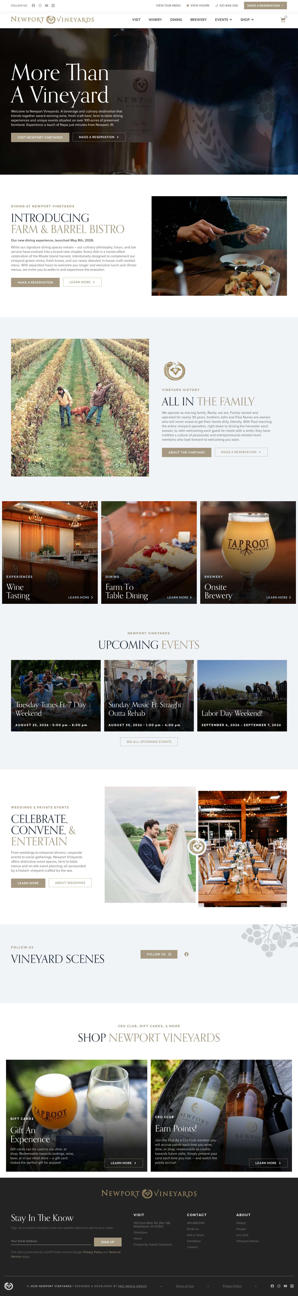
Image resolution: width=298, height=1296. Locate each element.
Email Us (193, 1229)
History (241, 1223)
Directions (140, 1232)
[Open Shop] (252, 19)
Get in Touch (195, 1235)
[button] (16, 408)
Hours (138, 1238)
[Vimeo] (53, 5)
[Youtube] (46, 5)
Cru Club (242, 1235)
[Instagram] (40, 5)
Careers (192, 1247)
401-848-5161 (196, 1223)
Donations (194, 1241)
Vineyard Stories (247, 1241)
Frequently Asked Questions (153, 1244)
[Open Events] (230, 19)
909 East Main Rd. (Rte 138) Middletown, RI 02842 (152, 1224)
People (241, 1229)
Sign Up (107, 1242)
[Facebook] (33, 5)
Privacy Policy (92, 1252)
